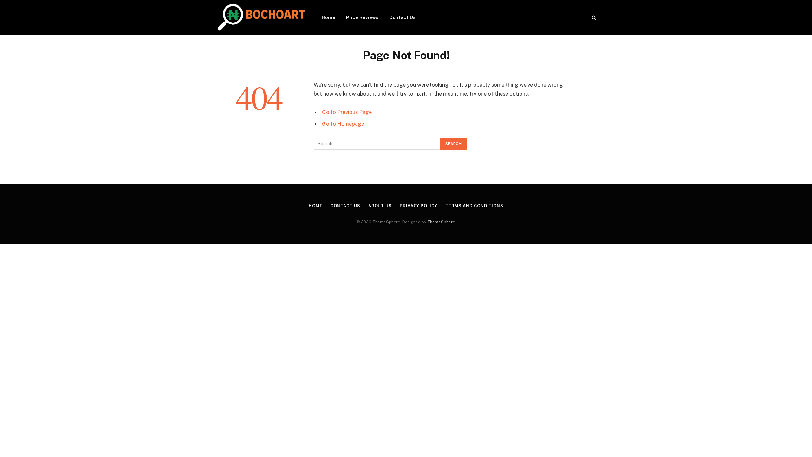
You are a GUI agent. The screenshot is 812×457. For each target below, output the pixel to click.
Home (328, 17)
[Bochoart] (260, 17)
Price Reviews (362, 17)
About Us (380, 205)
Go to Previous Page (347, 112)
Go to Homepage (343, 124)
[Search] (593, 17)
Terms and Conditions (474, 205)
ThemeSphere (441, 222)
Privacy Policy (418, 205)
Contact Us (402, 17)
